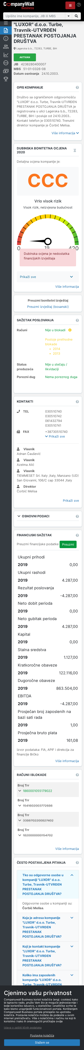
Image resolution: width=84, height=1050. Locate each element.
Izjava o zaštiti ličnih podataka (23, 1027)
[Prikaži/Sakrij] (68, 16)
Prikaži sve (56, 436)
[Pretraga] (76, 16)
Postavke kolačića (42, 1035)
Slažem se (42, 1042)
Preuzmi (68, 544)
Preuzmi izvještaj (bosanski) (48, 307)
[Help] (79, 5)
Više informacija (64, 133)
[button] (70, 5)
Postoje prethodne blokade (58, 346)
